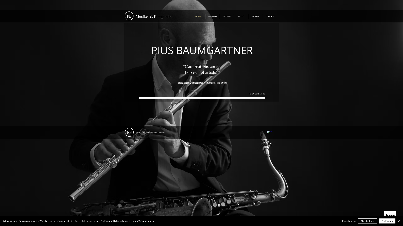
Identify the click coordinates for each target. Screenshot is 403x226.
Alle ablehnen (367, 221)
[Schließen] (399, 220)
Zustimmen (387, 221)
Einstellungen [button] (349, 221)
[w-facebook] (269, 133)
